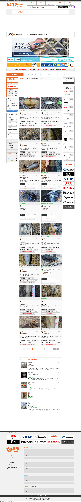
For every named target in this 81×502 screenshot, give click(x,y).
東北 (12, 91)
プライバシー (43, 495)
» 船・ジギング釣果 (10, 457)
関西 (12, 93)
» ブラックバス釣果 (10, 460)
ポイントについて (34, 495)
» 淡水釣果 (8, 459)
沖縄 (16, 95)
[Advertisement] (40, 23)
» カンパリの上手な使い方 (11, 462)
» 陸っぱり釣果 (9, 455)
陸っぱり (9, 117)
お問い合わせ (48, 495)
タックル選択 (10, 147)
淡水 (8, 134)
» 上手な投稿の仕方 (10, 464)
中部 (9, 93)
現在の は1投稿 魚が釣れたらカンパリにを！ (40, 69)
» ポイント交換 (9, 465)
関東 (16, 91)
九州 (12, 95)
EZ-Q (42, 78)
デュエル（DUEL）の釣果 (32, 78)
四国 (9, 95)
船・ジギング (10, 132)
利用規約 (38, 495)
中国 (16, 93)
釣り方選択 (10, 145)
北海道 (8, 91)
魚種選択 (9, 143)
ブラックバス (10, 136)
